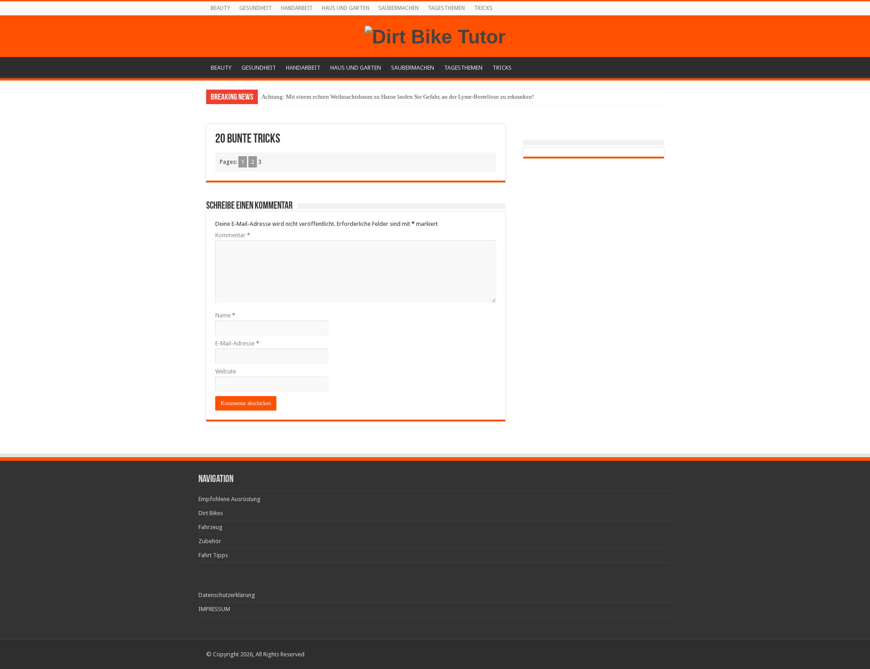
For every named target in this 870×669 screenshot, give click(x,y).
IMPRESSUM (214, 609)
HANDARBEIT (297, 8)
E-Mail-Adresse (237, 343)
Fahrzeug (210, 527)
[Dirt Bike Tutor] (435, 35)
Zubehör (209, 541)
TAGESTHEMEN (446, 8)
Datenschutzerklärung (226, 595)
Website (225, 371)
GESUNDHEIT (255, 8)
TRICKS (483, 8)
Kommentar (232, 235)
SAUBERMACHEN (398, 8)
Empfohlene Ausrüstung (229, 499)
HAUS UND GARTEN (345, 8)
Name (225, 315)
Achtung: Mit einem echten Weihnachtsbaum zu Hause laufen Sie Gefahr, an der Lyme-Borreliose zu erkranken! (397, 96)
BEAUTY (220, 8)
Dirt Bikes (210, 513)
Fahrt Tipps (213, 555)
